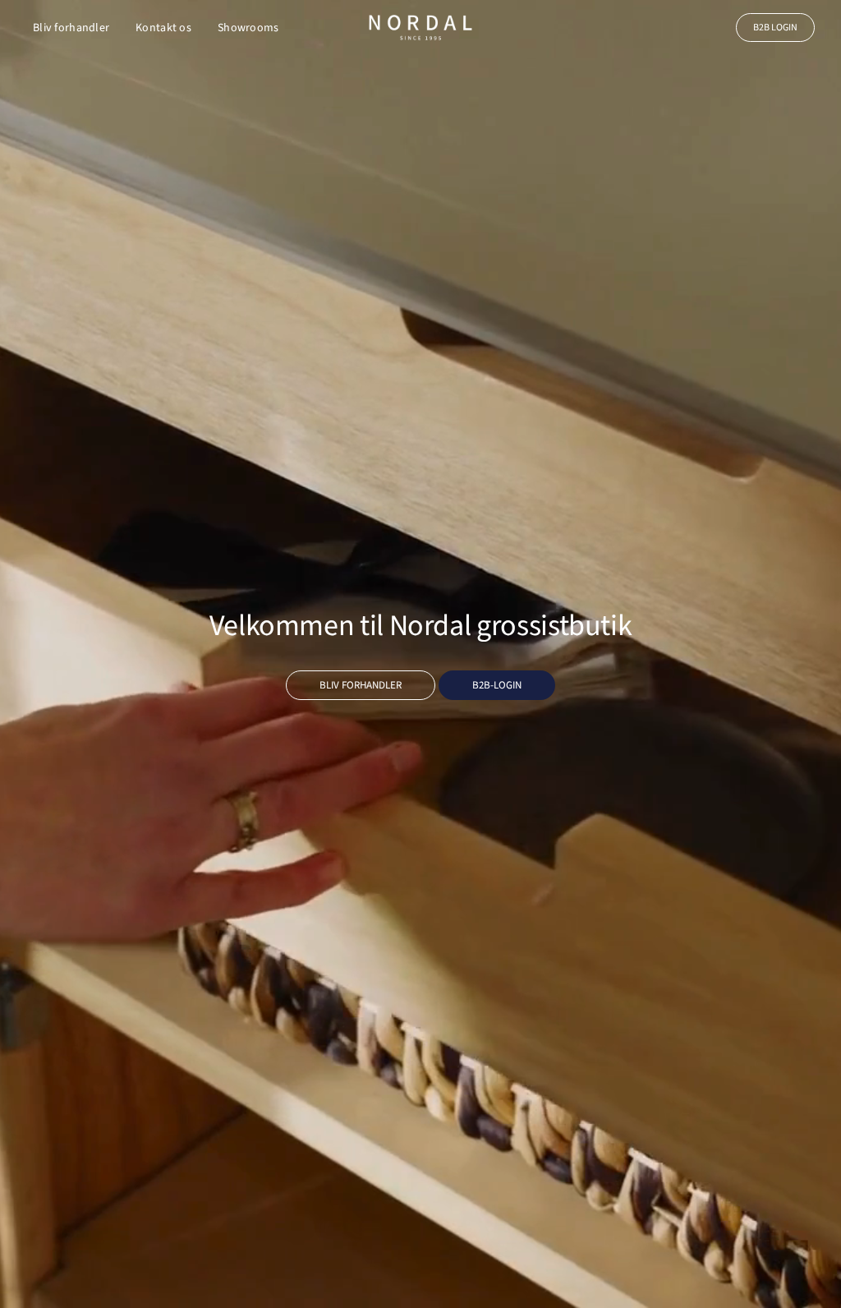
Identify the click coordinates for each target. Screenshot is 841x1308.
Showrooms (248, 28)
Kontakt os (163, 28)
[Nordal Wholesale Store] (420, 27)
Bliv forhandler (71, 28)
